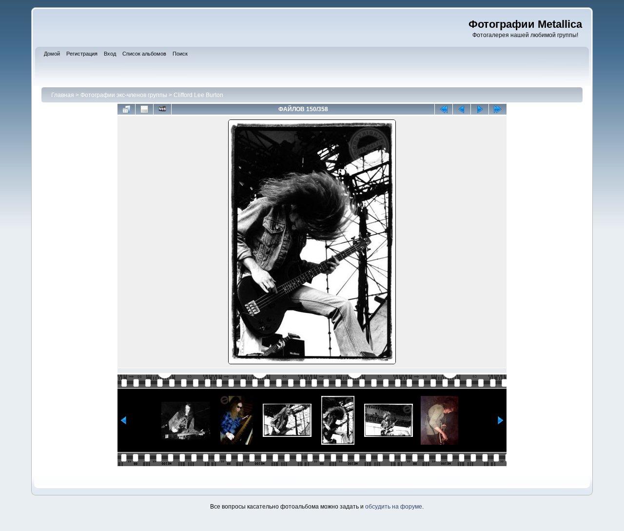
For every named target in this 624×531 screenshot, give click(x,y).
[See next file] (479, 109)
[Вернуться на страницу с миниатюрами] (126, 109)
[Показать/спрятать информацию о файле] (144, 109)
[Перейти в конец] (498, 109)
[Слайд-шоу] (162, 109)
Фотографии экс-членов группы (123, 95)
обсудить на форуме (393, 506)
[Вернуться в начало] (443, 109)
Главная (62, 95)
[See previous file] (461, 109)
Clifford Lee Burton (198, 95)
